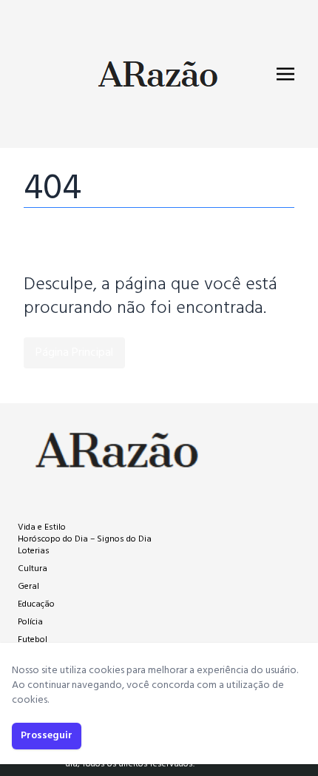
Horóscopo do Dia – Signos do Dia (85, 539)
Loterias (34, 551)
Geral (28, 586)
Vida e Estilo (42, 527)
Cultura (32, 568)
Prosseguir (46, 735)
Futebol (32, 639)
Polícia (30, 622)
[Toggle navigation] (285, 74)
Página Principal (74, 352)
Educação (36, 604)
